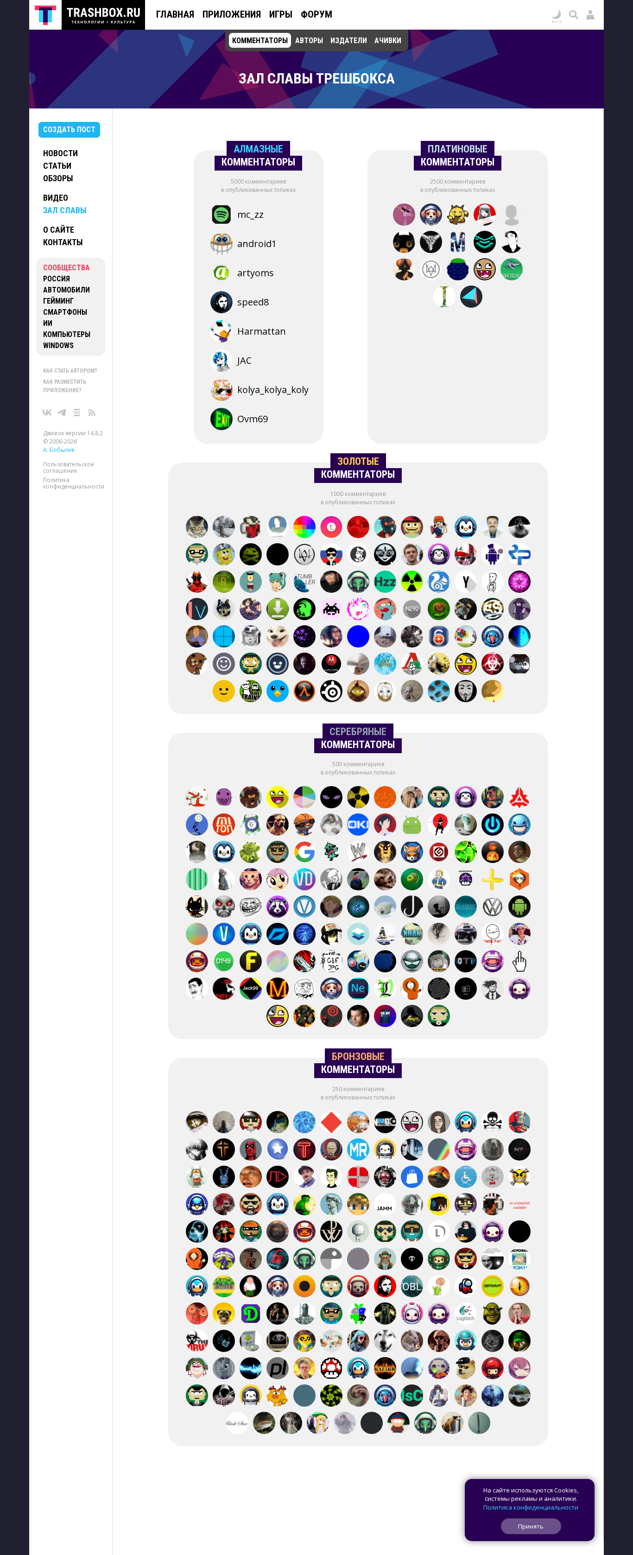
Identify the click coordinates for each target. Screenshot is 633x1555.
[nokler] (304, 1205)
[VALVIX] (304, 825)
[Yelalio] (358, 1205)
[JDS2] (358, 798)
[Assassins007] (224, 1396)
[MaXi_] (466, 798)
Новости (60, 153)
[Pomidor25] (492, 1205)
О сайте (58, 230)
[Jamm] (385, 1205)
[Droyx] (439, 1232)
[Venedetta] (492, 1178)
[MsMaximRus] (197, 583)
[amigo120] (291, 1424)
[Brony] (358, 528)
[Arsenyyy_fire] (412, 637)
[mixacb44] (358, 1178)
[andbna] (412, 825)
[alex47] (385, 1178)
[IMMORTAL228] (331, 583)
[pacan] (492, 825)
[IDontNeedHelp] (466, 1232)
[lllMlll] (304, 880)
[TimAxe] (197, 528)
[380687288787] (519, 1205)
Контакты (63, 242)
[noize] (479, 1424)
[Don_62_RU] (439, 798)
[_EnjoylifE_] (358, 935)
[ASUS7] (439, 1369)
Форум (316, 14)
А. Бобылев (58, 450)
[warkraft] (385, 1396)
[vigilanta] (412, 665)
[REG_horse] (519, 962)
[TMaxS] (466, 637)
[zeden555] (224, 1342)
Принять (531, 1526)
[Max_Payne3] (304, 555)
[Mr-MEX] (519, 665)
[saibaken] (471, 298)
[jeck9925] (251, 989)
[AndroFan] (439, 1287)
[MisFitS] (224, 1314)
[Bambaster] (304, 935)
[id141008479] (331, 1396)
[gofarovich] (492, 1314)
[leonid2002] (277, 1178)
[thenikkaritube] (358, 1017)
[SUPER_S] (439, 989)
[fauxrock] (251, 692)
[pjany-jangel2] (277, 1205)
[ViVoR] (439, 935)
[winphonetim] (519, 1260)
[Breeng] (412, 1178)
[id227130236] (385, 1342)
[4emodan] (466, 1396)
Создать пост (69, 129)
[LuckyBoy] (331, 692)
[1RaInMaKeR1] (224, 583)
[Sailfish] (304, 1396)
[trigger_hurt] (385, 880)
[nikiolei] (224, 692)
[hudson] (466, 825)
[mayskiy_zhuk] (385, 692)
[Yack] (492, 853)
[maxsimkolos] (439, 1178)
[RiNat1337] (466, 1369)
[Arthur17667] (331, 935)
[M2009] (466, 989)
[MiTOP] (224, 825)
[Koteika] (404, 215)
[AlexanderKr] (358, 962)
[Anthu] (331, 1287)
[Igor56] (466, 1314)
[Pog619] (251, 1150)
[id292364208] (372, 1424)
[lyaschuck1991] (466, 1178)
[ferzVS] (519, 989)
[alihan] (358, 825)
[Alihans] (466, 907)
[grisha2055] (439, 853)
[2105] (331, 880)
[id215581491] (224, 798)
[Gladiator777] (197, 935)
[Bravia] (197, 665)
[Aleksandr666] (277, 1314)
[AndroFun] (412, 1205)
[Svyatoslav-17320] (492, 1369)
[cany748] (277, 798)
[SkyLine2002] (492, 907)
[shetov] (519, 1342)
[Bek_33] (304, 798)
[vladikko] (224, 935)
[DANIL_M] (251, 880)
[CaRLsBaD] (492, 1123)
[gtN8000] (519, 583)
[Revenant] (197, 1150)
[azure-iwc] (519, 610)
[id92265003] (519, 1369)
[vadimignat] (519, 1232)
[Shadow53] (277, 880)
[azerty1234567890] (197, 1287)
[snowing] (318, 1424)
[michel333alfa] (492, 880)
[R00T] (412, 555)
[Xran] (412, 935)
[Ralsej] (331, 853)
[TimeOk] (439, 1123)
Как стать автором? (70, 371)
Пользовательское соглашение (68, 467)
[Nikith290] (412, 610)
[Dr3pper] (304, 962)
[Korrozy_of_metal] (385, 1287)
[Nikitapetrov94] (492, 637)
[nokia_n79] (224, 1369)
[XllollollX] (466, 555)
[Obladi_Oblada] (412, 1287)
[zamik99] (466, 1123)
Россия (56, 278)
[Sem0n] (197, 1396)
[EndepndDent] (412, 1017)
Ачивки (387, 40)
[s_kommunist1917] (277, 907)
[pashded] (197, 555)
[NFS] (277, 935)
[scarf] (331, 637)
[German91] (304, 610)
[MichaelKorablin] (458, 243)
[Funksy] (251, 637)
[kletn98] (277, 962)
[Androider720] (224, 528)
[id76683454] (439, 1017)
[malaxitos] (519, 1287)
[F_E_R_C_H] (466, 1342)
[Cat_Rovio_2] (385, 665)
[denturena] (466, 1260)
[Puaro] (304, 1178)
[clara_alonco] (224, 555)
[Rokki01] (412, 1150)
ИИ (47, 323)
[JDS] (251, 1287)
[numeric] (519, 1178)
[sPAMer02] (492, 610)
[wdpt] (331, 1017)
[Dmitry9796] (331, 1150)
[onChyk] (197, 907)
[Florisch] (492, 1342)
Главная (175, 14)
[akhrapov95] (251, 555)
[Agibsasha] (197, 853)
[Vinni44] (331, 555)
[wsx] (224, 1287)
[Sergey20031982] (304, 665)
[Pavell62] (492, 528)
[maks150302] (251, 907)
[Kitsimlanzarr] (492, 1396)
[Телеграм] (62, 412)
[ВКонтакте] (47, 412)
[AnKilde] (277, 1260)
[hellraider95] (385, 1314)
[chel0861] (425, 1424)
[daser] (224, 665)
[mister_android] (412, 853)
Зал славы (65, 210)
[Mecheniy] (492, 665)
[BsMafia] (237, 1424)
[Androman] (385, 853)
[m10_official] (358, 880)
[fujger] (439, 962)
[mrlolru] (492, 935)
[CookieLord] (277, 1342)
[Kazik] (412, 1314)
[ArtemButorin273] (466, 853)
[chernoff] (277, 1396)
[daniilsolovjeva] (331, 1232)
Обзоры (58, 178)
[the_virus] (197, 1342)
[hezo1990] (358, 1369)
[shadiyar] (385, 1369)
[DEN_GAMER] (277, 637)
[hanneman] (385, 962)
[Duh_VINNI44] (404, 270)
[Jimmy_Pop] (511, 243)
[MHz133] (385, 1232)
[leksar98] (492, 798)
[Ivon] (197, 610)
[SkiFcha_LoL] (277, 528)
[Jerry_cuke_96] (466, 665)
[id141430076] (277, 1232)
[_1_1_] (439, 1396)
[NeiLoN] (358, 989)
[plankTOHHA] (277, 1369)
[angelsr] (331, 825)
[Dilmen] (251, 1314)
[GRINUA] (251, 610)
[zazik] (439, 907)
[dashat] (431, 215)
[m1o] (304, 1287)
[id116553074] (431, 243)
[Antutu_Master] (439, 1150)
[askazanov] (358, 583)
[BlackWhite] (412, 989)
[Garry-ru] (331, 1178)
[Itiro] (251, 1178)
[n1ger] (304, 1232)
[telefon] (519, 825)
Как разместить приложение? (64, 386)
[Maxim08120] (197, 989)
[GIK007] (519, 528)
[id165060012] (304, 1342)
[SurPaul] (439, 1314)
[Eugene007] (519, 1314)
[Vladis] (277, 853)
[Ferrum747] (251, 962)
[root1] (439, 1260)
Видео (55, 198)
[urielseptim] (304, 1314)
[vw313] (304, 1123)
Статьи (57, 166)
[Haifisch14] (511, 270)
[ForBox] (358, 1260)
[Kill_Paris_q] (385, 935)
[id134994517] (197, 1232)
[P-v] (358, 1314)
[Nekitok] (511, 215)
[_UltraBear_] (485, 270)
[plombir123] (251, 583)
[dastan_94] (466, 692)
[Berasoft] (197, 1205)
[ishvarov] (492, 1287)
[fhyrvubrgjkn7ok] (439, 1205)
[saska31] (439, 692)
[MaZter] (277, 989)
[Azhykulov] (485, 215)
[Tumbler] (304, 583)
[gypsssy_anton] (412, 798)
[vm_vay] (251, 1396)
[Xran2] (439, 555)
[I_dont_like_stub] (466, 1150)
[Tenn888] (304, 1150)
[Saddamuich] (224, 1205)
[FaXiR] (492, 1232)
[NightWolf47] (519, 637)
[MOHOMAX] (492, 962)
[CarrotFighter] (277, 692)
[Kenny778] (519, 880)
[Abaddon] (345, 1424)
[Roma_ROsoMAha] (331, 907)
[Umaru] (358, 1342)
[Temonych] (519, 555)
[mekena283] (466, 1287)
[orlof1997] (519, 1150)
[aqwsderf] (466, 583)
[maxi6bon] (197, 1123)
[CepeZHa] (304, 853)
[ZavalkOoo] (197, 1260)
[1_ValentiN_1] (304, 528)
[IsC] (412, 1396)
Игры (280, 14)
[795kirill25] (519, 1396)
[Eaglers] (331, 1260)
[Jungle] (358, 1232)
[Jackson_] (412, 907)
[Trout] (264, 1424)
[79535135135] (224, 907)
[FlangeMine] (277, 1150)
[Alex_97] (398, 1424)
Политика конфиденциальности (73, 483)
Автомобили (66, 290)
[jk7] (251, 935)
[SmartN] (197, 825)
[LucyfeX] (439, 610)
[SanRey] (224, 637)
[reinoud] (331, 1205)
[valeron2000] (224, 880)
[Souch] (439, 528)
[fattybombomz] (466, 1205)
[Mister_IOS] (277, 1017)
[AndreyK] (224, 610)
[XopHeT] (412, 1342)
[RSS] (91, 412)
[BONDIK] (466, 610)
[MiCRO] (439, 665)
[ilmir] (197, 962)
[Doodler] (358, 637)
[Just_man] (224, 1150)
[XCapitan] (519, 798)
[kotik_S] (466, 962)
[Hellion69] (331, 1369)
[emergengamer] (385, 1150)
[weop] (277, 610)
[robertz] (519, 853)
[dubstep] (331, 962)
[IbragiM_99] (444, 298)
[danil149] (224, 962)
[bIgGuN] (404, 243)
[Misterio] (251, 665)
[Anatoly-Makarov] (277, 583)
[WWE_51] (358, 853)
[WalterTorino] (197, 1369)
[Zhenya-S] (412, 1260)
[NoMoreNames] (412, 692)
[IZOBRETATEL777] (251, 825)
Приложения (232, 14)
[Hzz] (385, 583)
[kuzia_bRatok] (277, 665)
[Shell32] (251, 1342)
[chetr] (277, 1123)
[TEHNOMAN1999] (385, 637)
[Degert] (385, 825)
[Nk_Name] (304, 989)
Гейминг (58, 301)
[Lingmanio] (304, 1369)
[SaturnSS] (358, 1123)
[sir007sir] (251, 798)
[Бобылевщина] (77, 412)
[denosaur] (485, 243)
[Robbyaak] (331, 798)
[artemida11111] (224, 1123)
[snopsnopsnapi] (197, 798)
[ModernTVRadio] (385, 610)
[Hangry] (358, 1396)
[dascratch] (412, 1369)
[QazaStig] (412, 1232)
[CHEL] (412, 583)
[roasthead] (224, 989)
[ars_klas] (385, 555)
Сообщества (66, 267)
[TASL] (466, 528)
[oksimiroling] (197, 1314)
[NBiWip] (412, 880)
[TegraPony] (331, 665)
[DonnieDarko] (224, 1178)
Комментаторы (260, 40)
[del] (358, 555)
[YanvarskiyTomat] (277, 555)
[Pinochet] (452, 1424)
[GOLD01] (331, 1342)
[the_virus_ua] (304, 1260)
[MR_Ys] (358, 1150)
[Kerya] (251, 528)
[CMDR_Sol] (251, 1205)
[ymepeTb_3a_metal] (466, 935)
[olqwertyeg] (358, 1287)
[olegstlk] (358, 665)
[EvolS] (251, 1123)
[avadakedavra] (439, 825)
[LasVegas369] (385, 989)
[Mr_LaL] (304, 637)
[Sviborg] (224, 1232)
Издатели (348, 40)
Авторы (309, 40)
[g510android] (412, 528)
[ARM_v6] (358, 610)
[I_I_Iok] (439, 1342)
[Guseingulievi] (277, 1287)
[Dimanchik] (251, 1232)
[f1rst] (251, 1369)
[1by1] (304, 692)
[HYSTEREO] (385, 528)
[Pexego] (492, 692)
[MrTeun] (385, 907)
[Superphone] (331, 1123)
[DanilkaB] (492, 555)
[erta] (331, 989)
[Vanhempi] (304, 907)
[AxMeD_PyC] (519, 907)
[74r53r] (385, 1260)
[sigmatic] (385, 1123)
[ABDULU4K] (385, 798)
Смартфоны (65, 312)
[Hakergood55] (492, 989)
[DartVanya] (439, 637)
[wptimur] (385, 1017)
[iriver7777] (224, 1260)
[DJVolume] (304, 1017)
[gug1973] (439, 583)
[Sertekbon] (358, 692)
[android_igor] (492, 583)
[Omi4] (277, 825)
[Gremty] (197, 880)
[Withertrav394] (331, 610)
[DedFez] (431, 270)
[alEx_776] (492, 1150)
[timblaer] (331, 528)
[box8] (331, 1314)
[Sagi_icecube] (519, 1123)
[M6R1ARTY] (519, 935)
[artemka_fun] (251, 1260)
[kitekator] (412, 1123)
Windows (58, 345)
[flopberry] (458, 270)
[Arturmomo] (466, 880)
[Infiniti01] (358, 907)
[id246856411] (412, 962)
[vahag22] (492, 1260)
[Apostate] (439, 880)
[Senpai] (458, 215)
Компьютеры (66, 334)
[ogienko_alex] (251, 853)
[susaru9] (224, 853)
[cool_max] (197, 1178)
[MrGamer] (197, 637)
